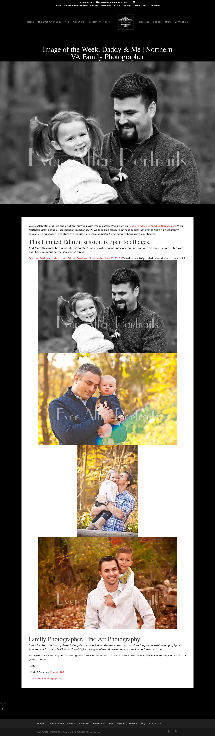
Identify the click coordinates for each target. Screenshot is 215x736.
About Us (94, 5)
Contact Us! (57, 672)
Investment (106, 5)
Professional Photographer (45, 678)
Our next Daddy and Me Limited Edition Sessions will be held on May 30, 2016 (74, 258)
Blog (145, 5)
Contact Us (155, 5)
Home (58, 5)
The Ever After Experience (76, 5)
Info (116, 5)
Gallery (137, 5)
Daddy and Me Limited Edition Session (152, 226)
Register (127, 5)
